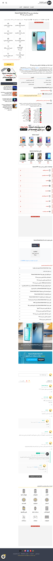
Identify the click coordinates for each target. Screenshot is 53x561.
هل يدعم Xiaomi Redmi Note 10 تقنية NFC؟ (42, 302)
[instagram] (25, 550)
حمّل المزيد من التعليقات (35, 476)
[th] (23, 550)
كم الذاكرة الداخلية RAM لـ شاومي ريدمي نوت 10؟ (42, 283)
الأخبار (21, 7)
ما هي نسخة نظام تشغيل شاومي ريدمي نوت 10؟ (42, 314)
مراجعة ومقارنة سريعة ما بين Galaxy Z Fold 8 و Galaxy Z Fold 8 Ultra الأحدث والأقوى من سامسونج (7, 107)
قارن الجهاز (9, 64)
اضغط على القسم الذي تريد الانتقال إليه (44, 486)
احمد (39, 455)
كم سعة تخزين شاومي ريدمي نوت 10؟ (44, 280)
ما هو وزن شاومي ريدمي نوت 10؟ (44, 316)
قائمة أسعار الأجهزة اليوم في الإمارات (30, 95)
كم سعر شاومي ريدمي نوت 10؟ (45, 319)
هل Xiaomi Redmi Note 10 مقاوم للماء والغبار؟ (42, 268)
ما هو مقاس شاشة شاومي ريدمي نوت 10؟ (43, 277)
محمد (39, 422)
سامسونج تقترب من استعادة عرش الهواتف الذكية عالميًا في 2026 (7, 88)
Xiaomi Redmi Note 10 (26, 69)
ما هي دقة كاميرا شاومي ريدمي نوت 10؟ (43, 311)
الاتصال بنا (32, 553)
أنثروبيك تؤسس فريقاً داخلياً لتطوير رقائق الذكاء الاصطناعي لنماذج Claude (6, 94)
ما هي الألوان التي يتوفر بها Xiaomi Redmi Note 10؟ (41, 274)
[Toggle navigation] (3, 3)
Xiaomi (37, 68)
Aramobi (35, 467)
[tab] (36, 245)
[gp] (33, 550)
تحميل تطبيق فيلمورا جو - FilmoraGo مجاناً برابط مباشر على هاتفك (7, 100)
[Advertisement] (39, 26)
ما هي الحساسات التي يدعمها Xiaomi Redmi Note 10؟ (40, 291)
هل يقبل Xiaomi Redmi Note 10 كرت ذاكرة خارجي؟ (41, 288)
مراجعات (49, 324)
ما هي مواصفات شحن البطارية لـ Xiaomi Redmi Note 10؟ (40, 297)
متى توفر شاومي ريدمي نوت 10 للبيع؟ (44, 308)
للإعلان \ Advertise (24, 553)
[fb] (28, 550)
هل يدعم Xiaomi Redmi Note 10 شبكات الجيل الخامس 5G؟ (39, 305)
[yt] (30, 550)
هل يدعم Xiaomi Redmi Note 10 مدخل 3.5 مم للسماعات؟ (39, 300)
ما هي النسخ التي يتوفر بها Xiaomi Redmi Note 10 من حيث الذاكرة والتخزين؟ (36, 285)
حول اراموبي (37, 553)
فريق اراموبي (6, 19)
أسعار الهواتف (26, 7)
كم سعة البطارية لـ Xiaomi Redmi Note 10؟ (42, 294)
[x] (20, 550)
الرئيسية (32, 7)
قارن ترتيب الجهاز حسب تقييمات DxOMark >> (28, 260)
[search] (6, 2)
